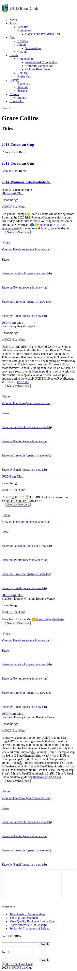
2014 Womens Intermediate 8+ (26, 182)
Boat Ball (23, 73)
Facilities (22, 27)
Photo (6, 396)
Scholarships (33, 48)
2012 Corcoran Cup (18, 163)
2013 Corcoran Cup (18, 144)
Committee (24, 30)
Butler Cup (24, 76)
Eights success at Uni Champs (28, 925)
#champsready (11, 228)
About (13, 23)
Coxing (22, 51)
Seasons (22, 90)
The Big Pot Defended (23, 917)
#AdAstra (60, 224)
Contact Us (16, 101)
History (14, 80)
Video (6, 242)
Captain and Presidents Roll (42, 34)
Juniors (21, 44)
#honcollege (45, 224)
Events (13, 55)
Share (5, 259)
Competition (25, 58)
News (13, 19)
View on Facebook (26, 249)
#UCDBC (39, 378)
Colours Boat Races (37, 69)
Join (12, 37)
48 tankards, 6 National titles (27, 914)
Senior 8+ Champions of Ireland (29, 928)
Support (22, 97)
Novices (22, 41)
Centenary (23, 83)
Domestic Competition (39, 65)
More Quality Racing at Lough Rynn (32, 921)
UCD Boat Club (12, 193)
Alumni (14, 94)
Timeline (22, 87)
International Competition (41, 62)
